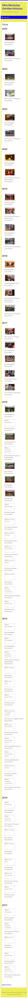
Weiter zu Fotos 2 (6, 984)
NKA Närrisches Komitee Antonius (12, 7)
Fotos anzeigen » (8, 44)
